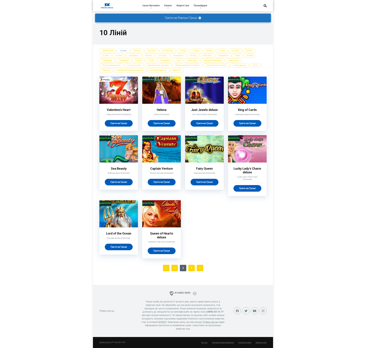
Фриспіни (177, 70)
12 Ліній (183, 51)
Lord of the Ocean (118, 233)
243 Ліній (235, 51)
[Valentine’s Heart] (118, 103)
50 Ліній (250, 56)
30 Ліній (148, 56)
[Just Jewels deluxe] (204, 103)
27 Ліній (119, 56)
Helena (161, 110)
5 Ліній (237, 56)
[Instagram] (263, 310)
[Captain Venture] (161, 161)
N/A (178, 60)
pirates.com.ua (105, 342)
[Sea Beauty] (118, 161)
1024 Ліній (151, 51)
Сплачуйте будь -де (158, 70)
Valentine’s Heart (119, 110)
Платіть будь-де (239, 65)
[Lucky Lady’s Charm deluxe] (247, 161)
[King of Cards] (247, 103)
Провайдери (200, 5)
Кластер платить (134, 65)
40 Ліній (193, 56)
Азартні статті (261, 343)
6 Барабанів (107, 60)
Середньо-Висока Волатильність (130, 70)
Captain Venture (161, 168)
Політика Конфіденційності (223, 343)
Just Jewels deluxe (204, 110)
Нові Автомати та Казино (216, 65)
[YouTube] (254, 310)
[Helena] (161, 103)
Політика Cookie (244, 343)
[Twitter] (245, 310)
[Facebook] (237, 310)
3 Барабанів (133, 56)
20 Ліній (209, 51)
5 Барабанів (223, 56)
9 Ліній (151, 60)
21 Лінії (222, 51)
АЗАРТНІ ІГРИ (107, 51)
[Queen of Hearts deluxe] (161, 226)
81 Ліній (138, 60)
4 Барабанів (178, 56)
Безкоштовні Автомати (213, 60)
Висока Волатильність (111, 65)
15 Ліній (196, 51)
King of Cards (247, 110)
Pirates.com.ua (210, 322)
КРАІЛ (162, 322)
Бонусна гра (234, 60)
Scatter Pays (192, 60)
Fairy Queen (204, 168)
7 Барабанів (124, 60)
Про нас (204, 343)
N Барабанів (165, 60)
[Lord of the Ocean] (118, 226)
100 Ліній (137, 51)
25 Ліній (249, 51)
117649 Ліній (167, 51)
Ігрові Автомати (151, 5)
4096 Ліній (207, 56)
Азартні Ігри (182, 5)
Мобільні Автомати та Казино (187, 65)
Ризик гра (106, 70)
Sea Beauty (119, 168)
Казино (168, 5)
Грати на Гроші (119, 123)
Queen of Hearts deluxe (161, 235)
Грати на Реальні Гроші (181, 18)
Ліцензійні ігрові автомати (158, 65)
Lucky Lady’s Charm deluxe (247, 170)
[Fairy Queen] (204, 161)
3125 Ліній (162, 56)
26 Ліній (105, 56)
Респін (255, 65)
